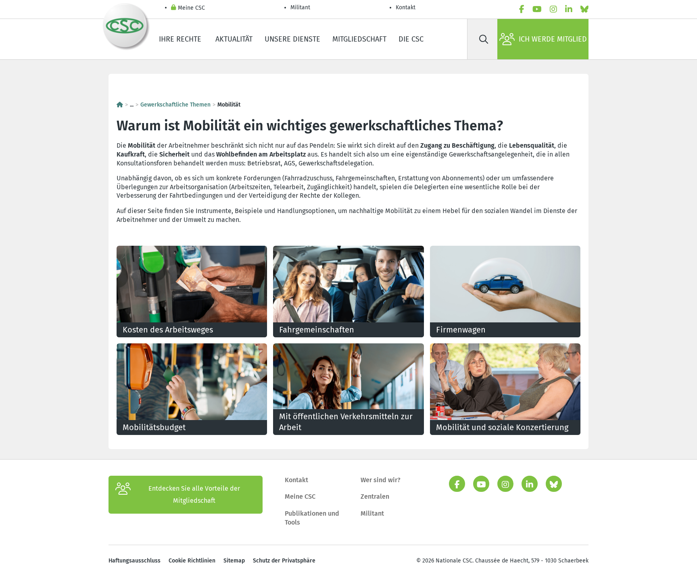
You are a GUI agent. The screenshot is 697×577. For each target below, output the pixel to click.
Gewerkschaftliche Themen (175, 104)
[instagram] (553, 9)
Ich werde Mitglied (553, 39)
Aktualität (234, 39)
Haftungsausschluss (135, 560)
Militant (300, 7)
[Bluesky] (584, 9)
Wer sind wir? (381, 480)
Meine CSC (191, 7)
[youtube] (537, 9)
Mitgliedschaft (359, 39)
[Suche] (483, 39)
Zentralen (375, 496)
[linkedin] (568, 9)
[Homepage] (120, 104)
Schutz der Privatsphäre (284, 560)
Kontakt (406, 7)
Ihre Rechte (181, 39)
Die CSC (411, 39)
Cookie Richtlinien (192, 560)
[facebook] (521, 9)
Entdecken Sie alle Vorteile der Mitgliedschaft (194, 494)
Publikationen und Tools (312, 518)
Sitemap (234, 560)
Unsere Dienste (292, 39)
